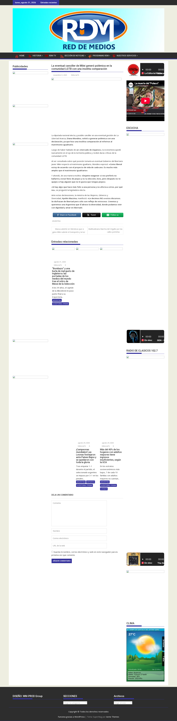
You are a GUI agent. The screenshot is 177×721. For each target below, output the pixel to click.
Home (21, 55)
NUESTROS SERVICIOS (126, 55)
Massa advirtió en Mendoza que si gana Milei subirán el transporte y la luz (68, 230)
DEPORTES (90, 482)
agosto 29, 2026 (83, 443)
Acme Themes (112, 716)
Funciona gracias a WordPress (71, 716)
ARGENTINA (56, 221)
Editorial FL (75, 75)
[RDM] (88, 51)
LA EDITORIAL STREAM (60, 304)
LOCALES (104, 489)
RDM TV (52, 55)
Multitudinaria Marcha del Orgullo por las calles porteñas (105, 230)
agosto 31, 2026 (60, 262)
